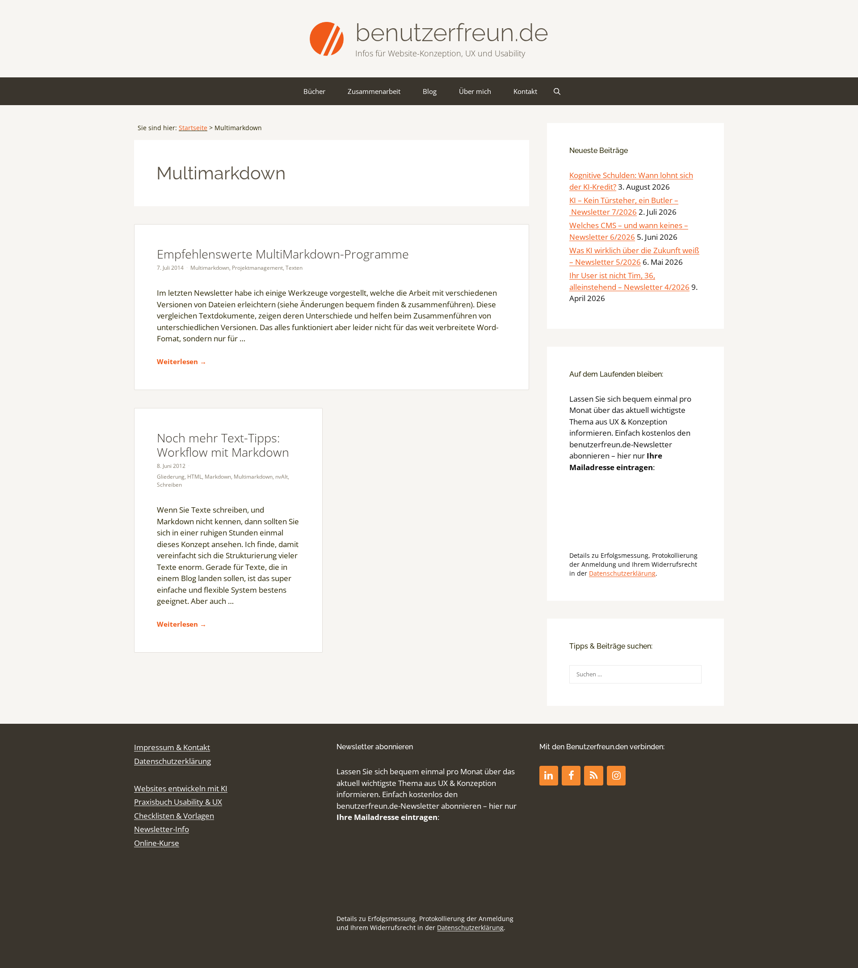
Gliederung (171, 476)
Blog (430, 91)
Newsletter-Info (161, 829)
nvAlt (281, 476)
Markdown (218, 476)
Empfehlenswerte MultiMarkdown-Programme (283, 254)
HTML (194, 476)
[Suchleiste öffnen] (557, 91)
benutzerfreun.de (451, 32)
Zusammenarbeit (374, 91)
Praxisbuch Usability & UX (178, 802)
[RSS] (593, 775)
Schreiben (169, 484)
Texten (294, 268)
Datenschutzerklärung (622, 573)
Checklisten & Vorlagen (174, 816)
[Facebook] (571, 775)
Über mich (475, 91)
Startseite (193, 127)
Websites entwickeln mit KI (180, 788)
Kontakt (525, 91)
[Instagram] (616, 775)
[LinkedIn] (548, 775)
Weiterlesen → (181, 361)
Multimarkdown (209, 268)
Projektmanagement (257, 268)
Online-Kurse (156, 843)
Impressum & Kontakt (172, 747)
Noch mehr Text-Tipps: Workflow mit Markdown (223, 444)
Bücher (314, 91)
